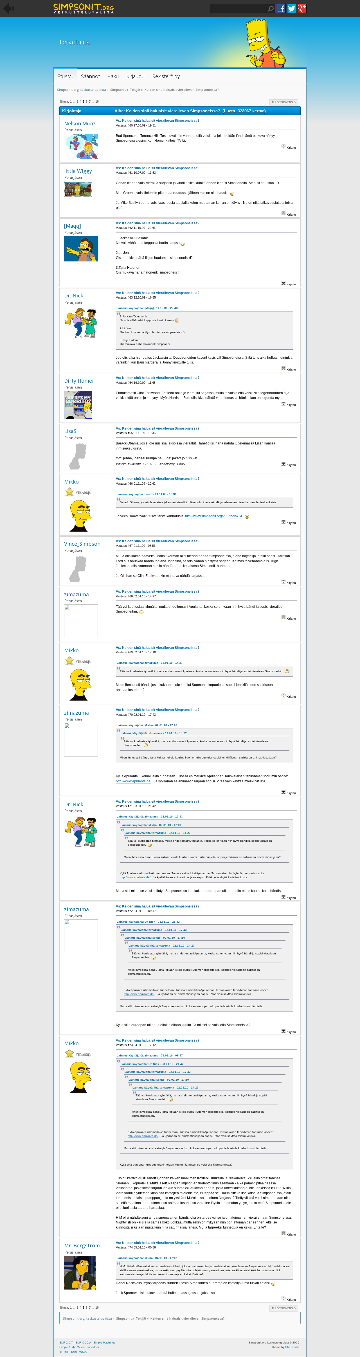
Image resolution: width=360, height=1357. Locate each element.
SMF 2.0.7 (66, 1342)
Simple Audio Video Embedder (79, 1347)
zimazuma (76, 594)
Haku (271, 8)
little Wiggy (78, 171)
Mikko (71, 481)
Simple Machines (104, 1342)
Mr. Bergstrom (82, 1245)
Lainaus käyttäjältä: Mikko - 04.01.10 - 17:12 (147, 1257)
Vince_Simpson (82, 543)
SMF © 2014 (83, 1342)
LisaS (70, 431)
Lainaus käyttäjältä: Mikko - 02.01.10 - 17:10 (147, 725)
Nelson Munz (80, 123)
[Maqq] (72, 225)
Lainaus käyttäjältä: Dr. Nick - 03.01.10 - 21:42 (148, 921)
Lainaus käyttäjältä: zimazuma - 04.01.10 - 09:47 (150, 1055)
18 (97, 101)
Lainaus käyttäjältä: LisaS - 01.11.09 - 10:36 (147, 494)
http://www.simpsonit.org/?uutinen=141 (214, 516)
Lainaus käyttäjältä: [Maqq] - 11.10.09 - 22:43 (147, 308)
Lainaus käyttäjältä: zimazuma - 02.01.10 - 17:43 (150, 816)
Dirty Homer (79, 380)
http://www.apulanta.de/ (133, 781)
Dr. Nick (73, 295)
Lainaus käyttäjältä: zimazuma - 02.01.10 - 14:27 (150, 662)
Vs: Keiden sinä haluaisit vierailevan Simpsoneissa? (157, 121)
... (74, 101)
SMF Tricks (292, 1347)
